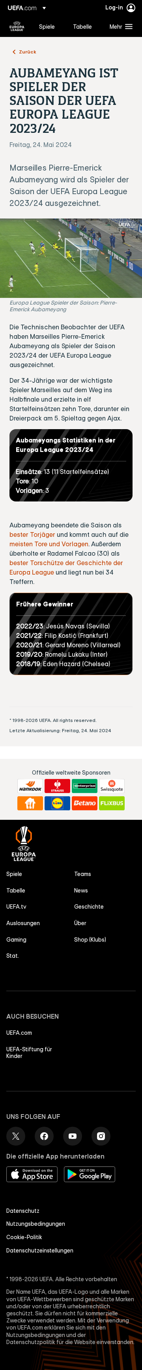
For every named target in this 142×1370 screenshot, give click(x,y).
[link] (47, 26)
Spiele (14, 874)
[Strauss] (57, 786)
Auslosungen (23, 923)
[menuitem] (49, 26)
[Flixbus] (112, 803)
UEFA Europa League (17, 26)
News (81, 890)
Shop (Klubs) (90, 940)
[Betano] (84, 803)
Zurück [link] (27, 51)
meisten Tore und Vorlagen (48, 543)
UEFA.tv (16, 907)
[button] (119, 26)
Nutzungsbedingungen (35, 1224)
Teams (82, 874)
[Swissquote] (112, 786)
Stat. (12, 956)
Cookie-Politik (24, 1237)
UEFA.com (19, 1033)
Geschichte (89, 907)
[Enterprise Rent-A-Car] (84, 786)
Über (80, 923)
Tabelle (15, 890)
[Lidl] (57, 803)
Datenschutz (22, 1211)
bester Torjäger (32, 534)
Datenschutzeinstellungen (39, 1250)
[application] (71, 258)
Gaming (16, 940)
